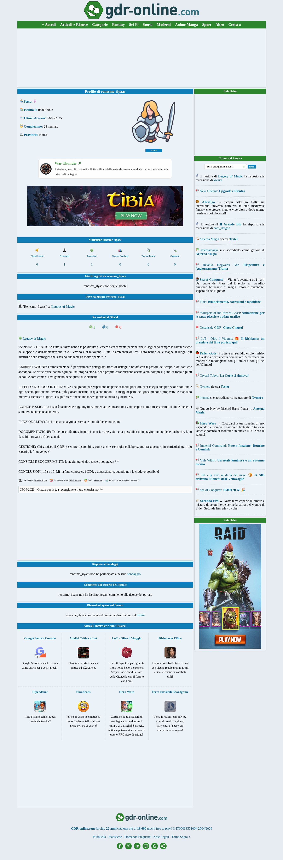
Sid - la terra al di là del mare (223, 475)
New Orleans (208, 191)
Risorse (120, 625)
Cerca (234, 24)
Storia (147, 24)
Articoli (88, 625)
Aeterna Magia (209, 239)
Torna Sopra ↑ (181, 837)
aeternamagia (209, 250)
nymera (204, 397)
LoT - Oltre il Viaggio (216, 338)
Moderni (164, 24)
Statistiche (115, 837)
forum (141, 615)
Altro (219, 24)
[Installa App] (147, 848)
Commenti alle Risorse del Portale (105, 584)
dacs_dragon (222, 228)
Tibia (203, 302)
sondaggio (134, 574)
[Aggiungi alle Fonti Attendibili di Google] (155, 848)
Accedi (49, 24)
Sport (206, 24)
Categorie (100, 24)
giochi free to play (159, 828)
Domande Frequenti (138, 837)
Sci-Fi (133, 24)
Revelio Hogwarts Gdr (221, 265)
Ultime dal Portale (230, 158)
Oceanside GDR (210, 327)
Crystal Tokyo (209, 375)
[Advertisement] (141, 58)
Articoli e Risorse (74, 24)
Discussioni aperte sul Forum (105, 605)
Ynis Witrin (207, 460)
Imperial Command (213, 445)
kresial (218, 180)
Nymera (205, 386)
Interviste (101, 625)
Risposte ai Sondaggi (105, 564)
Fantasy (118, 24)
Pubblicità (230, 91)
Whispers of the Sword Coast (220, 313)
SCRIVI (154, 151)
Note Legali (161, 837)
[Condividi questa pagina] (163, 848)
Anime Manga (186, 24)
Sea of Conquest (210, 490)
